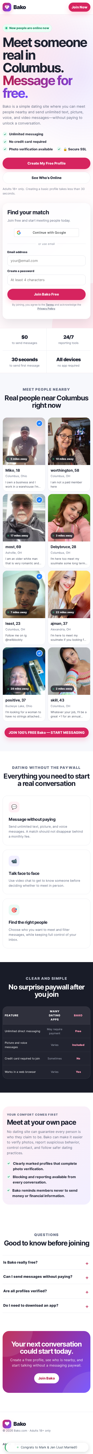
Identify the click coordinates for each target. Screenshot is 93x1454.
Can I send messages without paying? (37, 1276)
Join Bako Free (46, 294)
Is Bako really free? (20, 1262)
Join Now (79, 7)
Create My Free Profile (46, 163)
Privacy (52, 1444)
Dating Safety (24, 1444)
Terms (50, 304)
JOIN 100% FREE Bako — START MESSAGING (47, 732)
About (7, 1444)
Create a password (20, 271)
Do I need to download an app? (30, 1305)
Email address (17, 252)
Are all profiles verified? (25, 1291)
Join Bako (46, 1378)
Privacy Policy (46, 308)
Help (40, 1444)
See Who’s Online (47, 178)
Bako (19, 7)
